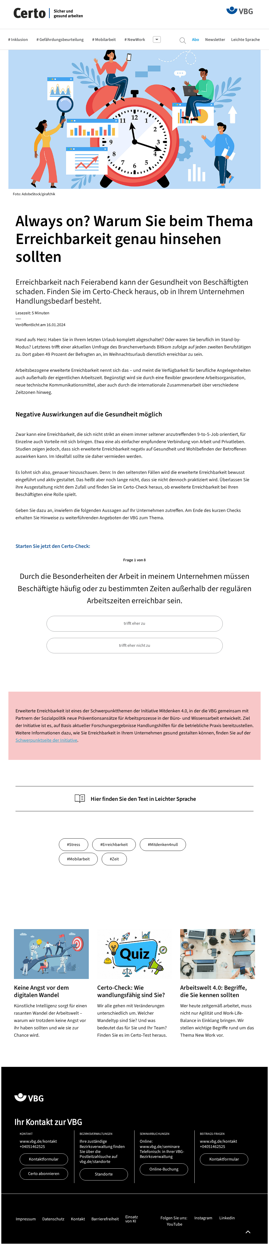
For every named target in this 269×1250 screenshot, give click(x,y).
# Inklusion (18, 40)
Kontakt (78, 1219)
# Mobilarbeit (104, 40)
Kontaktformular (44, 1159)
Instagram (203, 1218)
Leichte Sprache (245, 40)
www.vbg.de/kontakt (38, 1141)
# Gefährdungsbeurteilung (60, 40)
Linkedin (227, 1218)
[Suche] (183, 41)
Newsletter (215, 40)
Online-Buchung (163, 1169)
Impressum (26, 1219)
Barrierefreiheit (105, 1219)
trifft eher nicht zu (134, 645)
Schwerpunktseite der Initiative (46, 740)
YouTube (174, 1224)
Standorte (104, 1174)
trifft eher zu (134, 623)
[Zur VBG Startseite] (239, 10)
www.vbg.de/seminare (160, 1147)
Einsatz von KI (131, 1219)
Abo (195, 40)
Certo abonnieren (43, 1174)
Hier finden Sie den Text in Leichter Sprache (143, 799)
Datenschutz (53, 1219)
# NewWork (135, 40)
